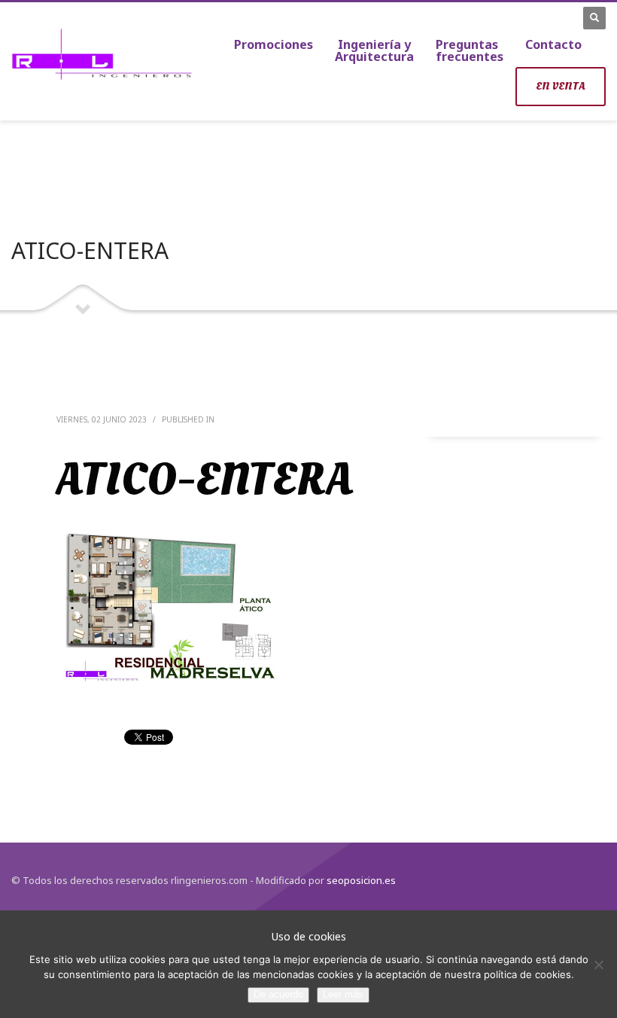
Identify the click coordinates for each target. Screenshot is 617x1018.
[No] (598, 964)
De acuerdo (278, 994)
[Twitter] (534, 17)
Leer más (343, 994)
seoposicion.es (360, 880)
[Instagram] (557, 17)
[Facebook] (511, 17)
